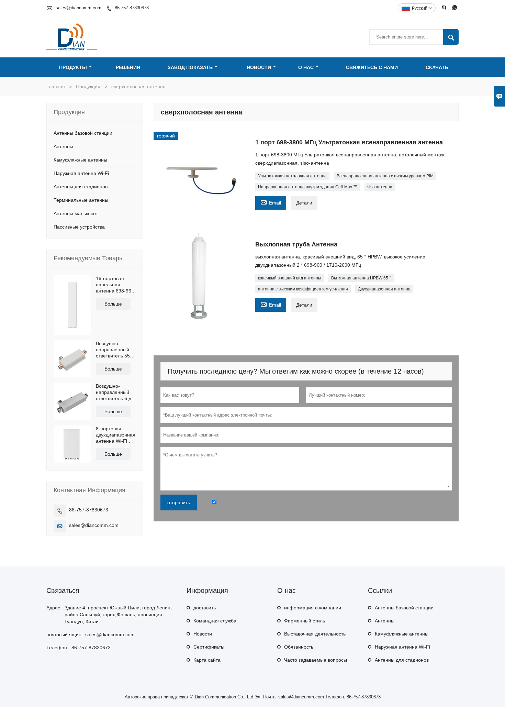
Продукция (88, 86)
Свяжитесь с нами (372, 67)
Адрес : (54, 607)
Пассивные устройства (79, 227)
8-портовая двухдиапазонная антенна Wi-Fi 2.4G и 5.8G (115, 435)
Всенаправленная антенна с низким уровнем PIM (385, 176)
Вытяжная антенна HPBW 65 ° (361, 278)
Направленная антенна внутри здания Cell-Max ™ (307, 187)
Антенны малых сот (76, 213)
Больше (113, 304)
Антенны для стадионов (81, 186)
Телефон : (58, 647)
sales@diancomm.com (78, 7)
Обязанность (298, 647)
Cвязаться (62, 590)
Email (270, 202)
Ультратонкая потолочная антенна (292, 176)
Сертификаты (208, 647)
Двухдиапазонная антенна (384, 289)
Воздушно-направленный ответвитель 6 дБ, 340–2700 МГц (116, 392)
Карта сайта (207, 660)
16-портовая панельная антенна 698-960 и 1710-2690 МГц (115, 285)
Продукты (73, 67)
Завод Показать (190, 67)
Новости (259, 67)
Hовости (202, 634)
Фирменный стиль (304, 620)
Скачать (437, 67)
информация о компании (312, 607)
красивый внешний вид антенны (289, 278)
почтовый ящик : (64, 634)
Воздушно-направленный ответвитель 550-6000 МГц (115, 350)
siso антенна (379, 187)
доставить (204, 607)
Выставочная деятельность (315, 634)
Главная (55, 86)
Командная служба (214, 620)
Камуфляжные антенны (80, 160)
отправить (178, 502)
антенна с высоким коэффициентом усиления (303, 289)
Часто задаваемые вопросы (315, 660)
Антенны (63, 146)
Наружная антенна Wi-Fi (81, 173)
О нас (306, 67)
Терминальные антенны (81, 200)
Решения (128, 67)
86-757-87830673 (132, 7)
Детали (304, 203)
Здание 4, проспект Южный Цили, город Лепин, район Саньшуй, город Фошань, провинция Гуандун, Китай (118, 614)
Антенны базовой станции (83, 133)
